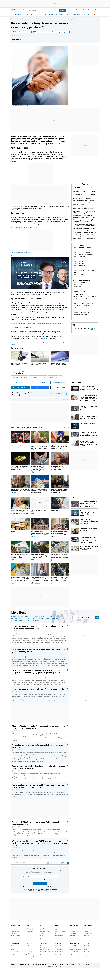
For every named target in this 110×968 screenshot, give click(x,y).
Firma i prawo (76, 384)
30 (95, 330)
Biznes (32, 14)
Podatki (48, 612)
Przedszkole (29, 939)
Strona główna (14, 18)
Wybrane (92, 188)
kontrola (21, 307)
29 (91, 330)
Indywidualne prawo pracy (32, 921)
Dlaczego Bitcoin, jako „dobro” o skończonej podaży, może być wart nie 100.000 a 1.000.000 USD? (84, 209)
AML (71, 930)
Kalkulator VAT (77, 269)
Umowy (32, 18)
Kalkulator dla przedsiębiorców (81, 253)
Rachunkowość (14, 923)
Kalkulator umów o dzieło (80, 260)
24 (75, 330)
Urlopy (27, 926)
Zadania (13, 942)
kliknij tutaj (48, 884)
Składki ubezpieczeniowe (75, 942)
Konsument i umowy (45, 925)
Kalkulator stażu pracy (60, 946)
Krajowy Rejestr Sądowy (80, 292)
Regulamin (54, 957)
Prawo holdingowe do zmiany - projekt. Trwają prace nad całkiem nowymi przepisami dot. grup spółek (83, 222)
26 (81, 330)
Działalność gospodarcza (80, 283)
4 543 (63, 856)
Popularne (77, 188)
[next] (68, 856)
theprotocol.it (87, 948)
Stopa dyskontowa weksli (80, 316)
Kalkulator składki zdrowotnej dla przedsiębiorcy (82, 250)
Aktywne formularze (83, 281)
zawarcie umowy (52, 357)
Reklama (80, 957)
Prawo (51, 14)
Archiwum (86, 941)
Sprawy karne (43, 923)
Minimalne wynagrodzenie (76, 941)
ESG (41, 614)
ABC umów (38, 18)
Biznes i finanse (58, 921)
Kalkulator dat (77, 278)
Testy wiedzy (29, 951)
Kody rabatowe (87, 942)
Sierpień (88, 326)
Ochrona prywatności (23, 957)
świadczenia (45, 318)
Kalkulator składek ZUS (79, 267)
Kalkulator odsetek (59, 944)
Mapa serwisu (89, 957)
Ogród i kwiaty (87, 928)
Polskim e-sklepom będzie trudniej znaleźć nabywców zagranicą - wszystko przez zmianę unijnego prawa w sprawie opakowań (84, 200)
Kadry (26, 14)
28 (88, 330)
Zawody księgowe (15, 928)
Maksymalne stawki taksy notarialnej (83, 313)
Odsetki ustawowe (74, 946)
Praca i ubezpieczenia (33, 612)
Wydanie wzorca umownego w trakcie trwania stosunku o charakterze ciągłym (37, 303)
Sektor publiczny (41, 14)
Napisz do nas (41, 362)
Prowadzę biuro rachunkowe (76, 923)
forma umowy (15, 357)
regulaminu (40, 873)
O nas (12, 957)
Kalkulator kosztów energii (80, 262)
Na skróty (86, 937)
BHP (27, 928)
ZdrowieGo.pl (87, 939)
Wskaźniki (79, 296)
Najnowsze (85, 188)
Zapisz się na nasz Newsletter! (21, 232)
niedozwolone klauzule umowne (38, 357)
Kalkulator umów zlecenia (80, 258)
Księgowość (18, 14)
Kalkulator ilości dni (78, 276)
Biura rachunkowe (74, 919)
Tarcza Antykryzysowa (32, 614)
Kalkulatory (80, 247)
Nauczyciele (29, 942)
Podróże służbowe (74, 944)
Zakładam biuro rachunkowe (76, 921)
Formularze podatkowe (89, 946)
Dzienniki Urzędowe (45, 942)
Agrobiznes (55, 612)
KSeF (93, 14)
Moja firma (21, 18)
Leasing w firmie (51, 610)
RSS (67, 957)
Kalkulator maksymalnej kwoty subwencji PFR (84, 273)
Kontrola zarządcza (78, 290)
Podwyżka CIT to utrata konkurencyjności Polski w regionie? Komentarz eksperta (84, 226)
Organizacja (14, 939)
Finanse (43, 610)
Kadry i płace (14, 946)
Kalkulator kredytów (78, 265)
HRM (27, 930)
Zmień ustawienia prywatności (40, 957)
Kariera (62, 957)
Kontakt (73, 957)
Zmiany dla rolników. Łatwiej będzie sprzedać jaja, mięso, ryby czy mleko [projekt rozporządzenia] (85, 217)
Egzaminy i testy (30, 944)
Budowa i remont (88, 926)
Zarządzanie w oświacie (31, 946)
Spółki (31, 610)
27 (85, 330)
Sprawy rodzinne (44, 921)
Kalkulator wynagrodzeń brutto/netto (83, 256)
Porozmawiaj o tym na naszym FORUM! (24, 207)
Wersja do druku (21, 362)
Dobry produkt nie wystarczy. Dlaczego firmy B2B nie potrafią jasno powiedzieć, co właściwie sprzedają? (84, 235)
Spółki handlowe (77, 286)
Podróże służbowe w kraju (80, 309)
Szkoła (27, 941)
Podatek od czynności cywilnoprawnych (84, 311)
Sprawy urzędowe (44, 926)
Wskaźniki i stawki (74, 937)
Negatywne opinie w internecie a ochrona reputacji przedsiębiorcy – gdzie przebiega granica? (84, 196)
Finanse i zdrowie (59, 930)
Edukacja (86, 14)
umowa (26, 203)
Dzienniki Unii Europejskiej (46, 944)
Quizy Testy (76, 318)
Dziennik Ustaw (44, 939)
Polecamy (74, 499)
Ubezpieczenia (29, 925)
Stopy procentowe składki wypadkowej (83, 304)
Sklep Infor (42, 930)
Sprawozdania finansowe (75, 928)
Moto (68, 14)
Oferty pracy (87, 950)
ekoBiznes (14, 614)
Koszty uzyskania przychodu (81, 307)
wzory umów (24, 357)
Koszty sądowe (77, 288)
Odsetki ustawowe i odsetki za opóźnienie (84, 298)
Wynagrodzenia (29, 923)
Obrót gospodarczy (15, 925)
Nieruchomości (77, 14)
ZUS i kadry (14, 926)
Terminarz (79, 326)
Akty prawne (43, 937)
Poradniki (21, 614)
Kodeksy (42, 948)
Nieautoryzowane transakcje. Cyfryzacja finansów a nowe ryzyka (83, 205)
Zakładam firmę (23, 610)
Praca (41, 928)
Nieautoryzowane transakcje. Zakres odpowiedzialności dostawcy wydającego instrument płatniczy (84, 192)
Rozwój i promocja (15, 944)
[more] (60, 357)
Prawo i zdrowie (44, 932)
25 (78, 330)
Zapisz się (40, 877)
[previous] (48, 856)
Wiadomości (87, 921)
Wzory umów (87, 944)
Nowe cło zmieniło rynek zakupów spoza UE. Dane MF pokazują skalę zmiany (84, 213)
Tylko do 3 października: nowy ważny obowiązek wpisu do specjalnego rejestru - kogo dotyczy (84, 239)
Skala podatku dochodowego (76, 948)
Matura (27, 948)
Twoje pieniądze (60, 14)
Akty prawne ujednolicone (46, 946)
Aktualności (14, 610)
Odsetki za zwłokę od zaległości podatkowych (81, 301)
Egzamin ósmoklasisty (31, 950)
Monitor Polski (43, 941)
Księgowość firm (15, 919)
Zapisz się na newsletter (61, 362)
